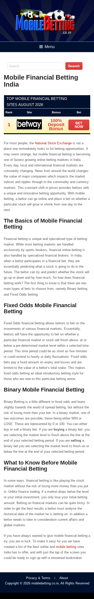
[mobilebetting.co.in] (45, 33)
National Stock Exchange (53, 143)
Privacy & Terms (38, 578)
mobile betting (66, 547)
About (63, 578)
